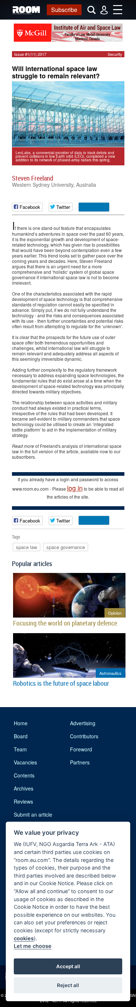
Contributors (84, 736)
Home (21, 723)
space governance (65, 547)
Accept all (68, 966)
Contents (24, 775)
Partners (80, 762)
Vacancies (25, 762)
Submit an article (33, 814)
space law (26, 547)
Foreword (81, 749)
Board (21, 736)
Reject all (68, 985)
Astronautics (110, 673)
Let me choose (32, 946)
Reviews (23, 801)
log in (75, 487)
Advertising (82, 723)
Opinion (114, 613)
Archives (23, 788)
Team (20, 749)
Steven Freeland (32, 178)
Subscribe (64, 9)
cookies (24, 938)
